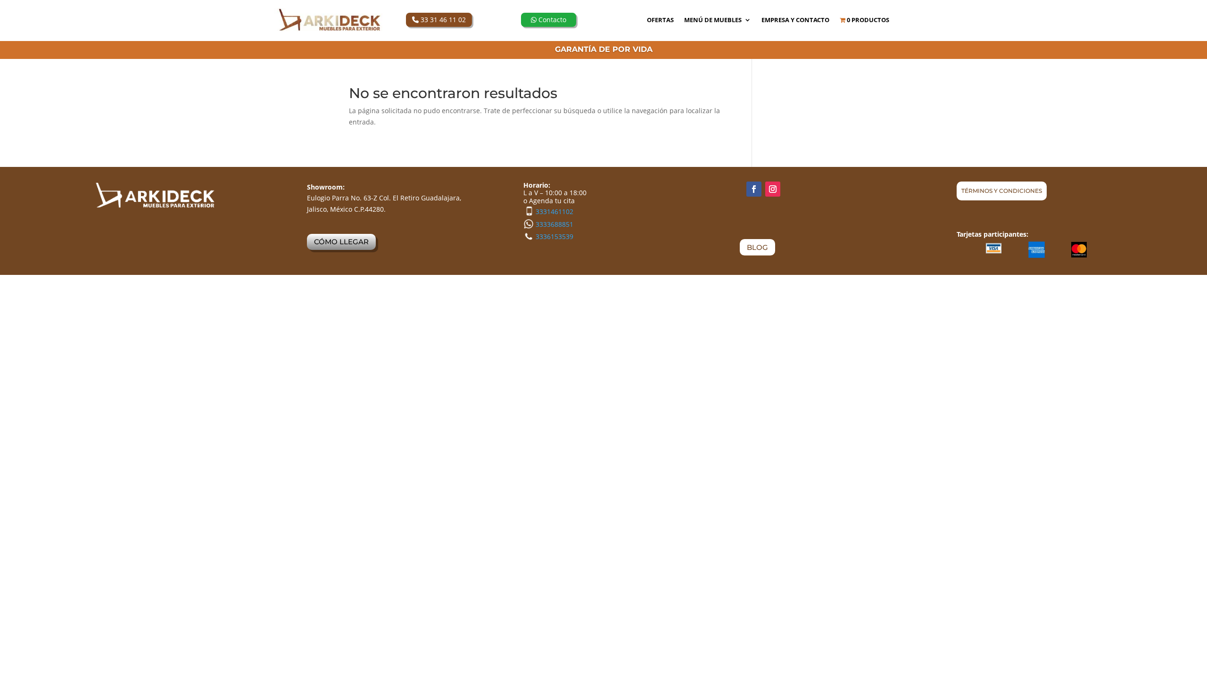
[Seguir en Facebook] (753, 189)
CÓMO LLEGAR (341, 241)
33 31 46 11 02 (442, 19)
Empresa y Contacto (795, 20)
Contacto (551, 19)
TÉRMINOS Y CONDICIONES (1001, 190)
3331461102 (554, 211)
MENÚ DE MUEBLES (713, 20)
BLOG (757, 247)
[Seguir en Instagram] (772, 189)
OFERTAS (660, 20)
